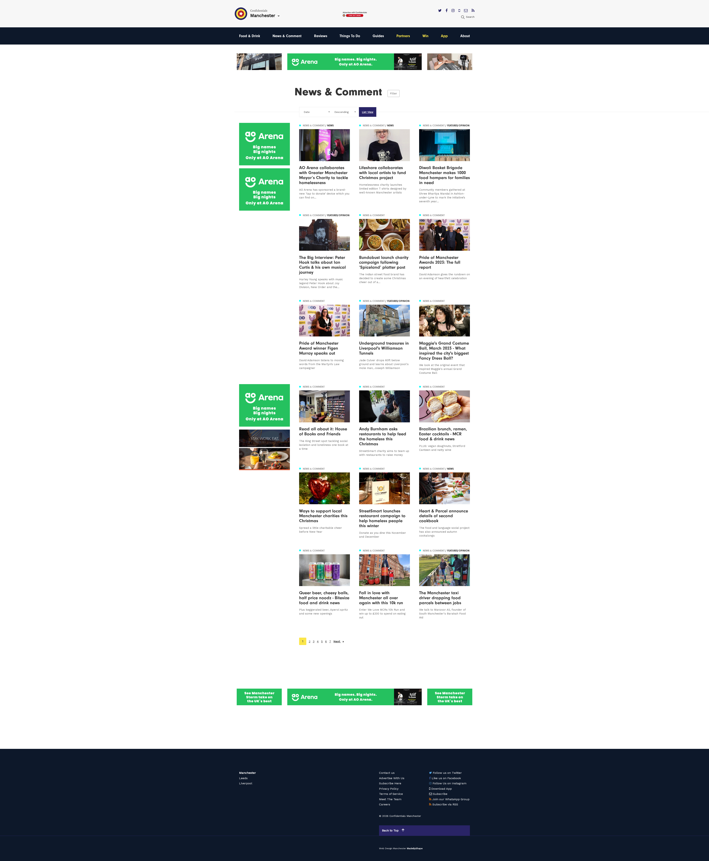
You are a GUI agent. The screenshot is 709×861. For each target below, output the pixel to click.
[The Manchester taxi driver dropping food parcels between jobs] (445, 584)
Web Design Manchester (392, 848)
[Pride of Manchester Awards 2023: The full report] (445, 251)
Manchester (247, 773)
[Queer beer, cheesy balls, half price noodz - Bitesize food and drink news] (324, 584)
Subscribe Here (390, 783)
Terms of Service (391, 794)
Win (425, 36)
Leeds (243, 778)
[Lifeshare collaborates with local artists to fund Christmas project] (384, 163)
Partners (403, 36)
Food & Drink (249, 36)
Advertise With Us (391, 778)
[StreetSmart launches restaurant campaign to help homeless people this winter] (384, 502)
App (444, 36)
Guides (378, 36)
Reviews (320, 36)
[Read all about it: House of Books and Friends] (324, 420)
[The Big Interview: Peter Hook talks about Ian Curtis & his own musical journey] (324, 251)
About (465, 36)
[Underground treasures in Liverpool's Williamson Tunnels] (384, 336)
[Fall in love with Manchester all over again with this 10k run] (384, 584)
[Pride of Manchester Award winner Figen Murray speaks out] (324, 336)
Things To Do (350, 36)
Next (338, 641)
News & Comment (287, 36)
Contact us (387, 773)
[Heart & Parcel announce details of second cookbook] (445, 502)
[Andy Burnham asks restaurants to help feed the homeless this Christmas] (384, 420)
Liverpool (245, 783)
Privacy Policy (388, 788)
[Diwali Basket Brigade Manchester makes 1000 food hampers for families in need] (445, 163)
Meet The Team (390, 799)
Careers (384, 804)
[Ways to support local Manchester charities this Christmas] (324, 502)
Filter (393, 93)
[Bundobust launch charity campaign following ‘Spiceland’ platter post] (384, 251)
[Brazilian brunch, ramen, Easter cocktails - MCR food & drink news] (445, 420)
